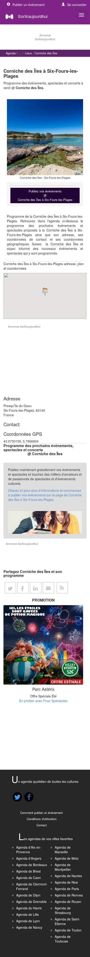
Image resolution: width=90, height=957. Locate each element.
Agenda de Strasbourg (63, 910)
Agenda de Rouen (68, 901)
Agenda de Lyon (28, 921)
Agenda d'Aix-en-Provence (28, 849)
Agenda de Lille (27, 914)
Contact (41, 825)
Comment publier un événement (41, 812)
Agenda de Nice (66, 882)
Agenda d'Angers (28, 858)
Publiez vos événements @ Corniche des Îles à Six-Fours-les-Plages (45, 195)
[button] (74, 4)
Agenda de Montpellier (63, 867)
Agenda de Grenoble (31, 901)
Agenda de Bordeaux (31, 864)
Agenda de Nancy (29, 927)
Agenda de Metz (67, 858)
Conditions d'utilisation (42, 819)
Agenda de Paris (67, 888)
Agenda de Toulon (68, 930)
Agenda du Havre (29, 908)
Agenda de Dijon (28, 895)
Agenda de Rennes (69, 895)
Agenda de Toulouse (63, 938)
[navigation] (81, 15)
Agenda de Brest (28, 871)
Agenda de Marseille (63, 849)
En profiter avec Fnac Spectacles (43, 700)
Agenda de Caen (28, 877)
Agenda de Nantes (68, 875)
